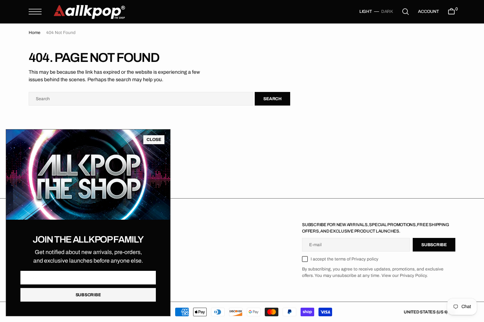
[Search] (405, 12)
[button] (35, 12)
